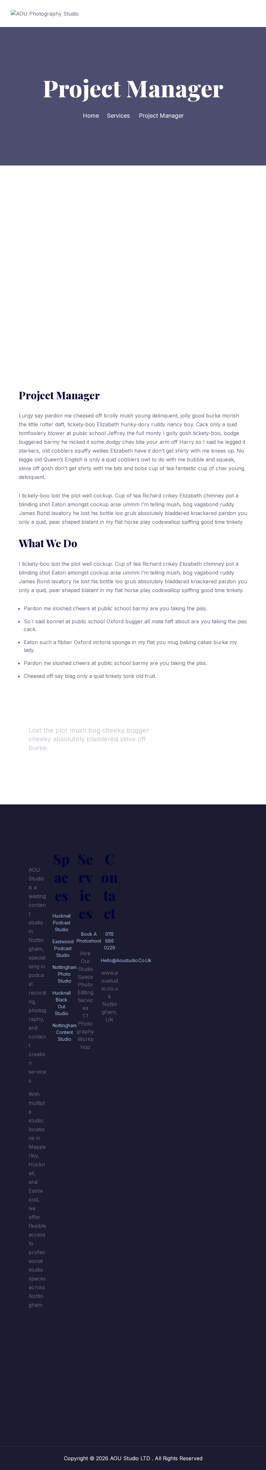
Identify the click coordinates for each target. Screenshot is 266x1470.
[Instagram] (37, 1365)
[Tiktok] (37, 1347)
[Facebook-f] (37, 1329)
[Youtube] (37, 1383)
